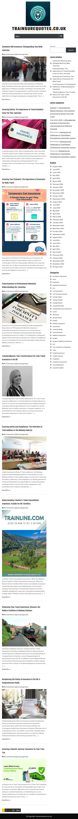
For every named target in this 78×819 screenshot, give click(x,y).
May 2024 (56, 246)
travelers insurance (60, 362)
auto (54, 279)
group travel (57, 317)
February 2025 (58, 219)
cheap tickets (58, 300)
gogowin (53, 108)
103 (13, 810)
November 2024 (58, 228)
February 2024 (58, 255)
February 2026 (58, 184)
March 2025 (57, 217)
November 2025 (58, 193)
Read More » (6, 99)
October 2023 (57, 267)
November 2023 (58, 264)
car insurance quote (60, 294)
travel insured (58, 356)
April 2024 (56, 249)
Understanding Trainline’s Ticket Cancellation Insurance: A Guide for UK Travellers (20, 502)
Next (18, 810)
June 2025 (56, 208)
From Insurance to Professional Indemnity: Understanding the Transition (19, 285)
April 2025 (56, 214)
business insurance (60, 285)
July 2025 (56, 205)
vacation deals (58, 368)
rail (54, 344)
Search (52, 46)
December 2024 (58, 225)
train (54, 350)
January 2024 (58, 258)
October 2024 (58, 231)
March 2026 (57, 181)
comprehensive (58, 306)
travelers (56, 359)
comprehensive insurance (62, 309)
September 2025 (59, 199)
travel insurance (59, 353)
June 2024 (56, 243)
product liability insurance (62, 341)
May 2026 (56, 175)
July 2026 (56, 169)
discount (56, 315)
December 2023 (58, 261)
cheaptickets (57, 303)
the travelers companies (62, 347)
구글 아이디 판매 (56, 120)
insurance (56, 326)
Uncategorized (22, 54)
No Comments (9, 54)
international (57, 332)
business (56, 282)
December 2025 (58, 190)
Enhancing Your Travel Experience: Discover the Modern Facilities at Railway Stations (21, 608)
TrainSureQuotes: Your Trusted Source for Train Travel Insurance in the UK (64, 94)
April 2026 (56, 178)
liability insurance (59, 335)
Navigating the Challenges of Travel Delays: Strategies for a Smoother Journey (63, 135)
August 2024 (57, 237)
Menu (17, 36)
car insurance (58, 291)
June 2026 (56, 172)
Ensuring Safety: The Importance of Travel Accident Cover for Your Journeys (64, 71)
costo (55, 312)
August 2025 (57, 202)
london (55, 338)
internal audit (58, 329)
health (55, 320)
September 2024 (59, 234)
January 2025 (58, 222)
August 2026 (57, 166)
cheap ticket (57, 297)
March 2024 (57, 252)
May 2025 (56, 211)
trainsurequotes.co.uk (39, 29)
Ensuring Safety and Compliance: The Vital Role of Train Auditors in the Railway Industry (22, 428)
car (54, 288)
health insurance (59, 323)
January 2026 (58, 187)
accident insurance (60, 276)
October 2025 (57, 196)
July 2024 (56, 240)
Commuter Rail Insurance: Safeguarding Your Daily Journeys (62, 63)
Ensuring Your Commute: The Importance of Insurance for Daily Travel (63, 78)
